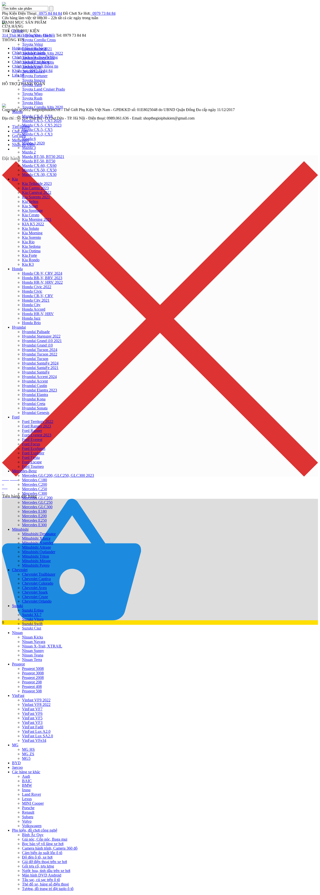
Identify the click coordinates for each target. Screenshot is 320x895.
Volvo (27, 821)
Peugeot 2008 (33, 677)
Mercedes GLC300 (37, 507)
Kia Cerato (30, 215)
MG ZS (28, 754)
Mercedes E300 (34, 525)
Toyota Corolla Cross (39, 40)
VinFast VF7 (32, 709)
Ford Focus (31, 444)
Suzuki (17, 606)
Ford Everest (32, 439)
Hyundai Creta (33, 403)
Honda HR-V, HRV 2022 (42, 282)
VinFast (18, 695)
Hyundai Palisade (36, 332)
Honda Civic (32, 291)
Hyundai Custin (34, 386)
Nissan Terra (32, 659)
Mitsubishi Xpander (37, 543)
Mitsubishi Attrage (36, 547)
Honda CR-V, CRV (37, 296)
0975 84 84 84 (49, 13)
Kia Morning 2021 (37, 219)
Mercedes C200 (34, 484)
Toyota (17, 31)
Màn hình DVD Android (41, 875)
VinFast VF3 (32, 722)
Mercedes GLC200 (37, 498)
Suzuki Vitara (33, 619)
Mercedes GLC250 (37, 502)
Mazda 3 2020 (33, 143)
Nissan (17, 633)
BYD (16, 763)
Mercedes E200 (34, 516)
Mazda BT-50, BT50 (38, 161)
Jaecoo (17, 767)
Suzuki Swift (32, 624)
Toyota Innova (33, 80)
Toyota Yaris (32, 85)
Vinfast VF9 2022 (36, 700)
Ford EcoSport (33, 448)
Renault (28, 812)
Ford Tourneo (33, 466)
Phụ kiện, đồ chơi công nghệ (34, 830)
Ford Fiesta (31, 457)
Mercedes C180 (34, 480)
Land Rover (31, 794)
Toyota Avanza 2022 (38, 58)
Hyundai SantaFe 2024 (40, 363)
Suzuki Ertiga (33, 610)
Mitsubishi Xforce (36, 538)
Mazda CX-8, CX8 (37, 116)
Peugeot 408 (32, 686)
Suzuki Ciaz (31, 628)
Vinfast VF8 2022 (36, 704)
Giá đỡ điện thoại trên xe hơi (44, 862)
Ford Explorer (33, 453)
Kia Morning (32, 233)
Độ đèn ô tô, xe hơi (37, 857)
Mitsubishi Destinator (39, 534)
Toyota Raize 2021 (37, 49)
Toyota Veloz (32, 44)
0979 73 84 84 (103, 13)
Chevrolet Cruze (35, 597)
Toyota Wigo (32, 94)
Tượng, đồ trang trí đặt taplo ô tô (48, 889)
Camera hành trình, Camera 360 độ (50, 848)
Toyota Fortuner (35, 76)
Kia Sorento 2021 (36, 197)
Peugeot (18, 664)
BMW (27, 785)
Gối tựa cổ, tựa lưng (38, 866)
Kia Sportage (32, 210)
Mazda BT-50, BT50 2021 (43, 156)
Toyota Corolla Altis (38, 62)
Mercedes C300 (34, 493)
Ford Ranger (32, 430)
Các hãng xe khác (26, 772)
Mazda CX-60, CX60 (39, 165)
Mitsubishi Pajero (36, 565)
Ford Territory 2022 (37, 421)
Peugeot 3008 (33, 673)
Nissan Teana (32, 655)
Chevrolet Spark (35, 592)
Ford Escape (32, 462)
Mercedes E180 (34, 511)
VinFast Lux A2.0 (36, 731)
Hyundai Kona (34, 399)
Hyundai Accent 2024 (39, 377)
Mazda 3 (29, 147)
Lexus (27, 799)
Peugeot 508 (32, 691)
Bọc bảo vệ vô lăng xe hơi (43, 844)
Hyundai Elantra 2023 (39, 390)
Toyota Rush (32, 98)
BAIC (27, 781)
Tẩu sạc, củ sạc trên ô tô (41, 880)
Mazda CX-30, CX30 (39, 174)
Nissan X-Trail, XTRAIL (42, 646)
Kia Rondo (31, 260)
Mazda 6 (29, 138)
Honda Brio (31, 323)
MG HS (28, 749)
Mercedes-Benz (24, 471)
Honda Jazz (31, 318)
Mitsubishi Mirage (36, 561)
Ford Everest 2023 (36, 435)
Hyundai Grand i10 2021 (42, 341)
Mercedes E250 (34, 520)
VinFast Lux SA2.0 (37, 736)
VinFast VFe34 (34, 740)
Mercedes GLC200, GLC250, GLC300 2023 (58, 475)
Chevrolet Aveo (34, 588)
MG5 (26, 758)
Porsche (28, 808)
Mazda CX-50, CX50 (39, 170)
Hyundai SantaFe (36, 372)
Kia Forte (29, 255)
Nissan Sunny (33, 650)
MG (15, 745)
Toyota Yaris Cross (37, 35)
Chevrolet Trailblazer (38, 574)
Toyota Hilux (32, 103)
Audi (26, 776)
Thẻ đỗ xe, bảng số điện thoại (45, 884)
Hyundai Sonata (35, 408)
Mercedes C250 (34, 489)
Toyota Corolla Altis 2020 (42, 107)
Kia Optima (31, 251)
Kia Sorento (31, 237)
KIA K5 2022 (33, 224)
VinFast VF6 (32, 713)
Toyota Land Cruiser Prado (43, 89)
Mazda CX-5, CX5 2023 (42, 125)
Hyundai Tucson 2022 (39, 354)
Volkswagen (32, 826)
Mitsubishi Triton (35, 556)
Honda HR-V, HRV (38, 314)
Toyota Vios (31, 67)
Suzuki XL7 (32, 615)
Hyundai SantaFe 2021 (40, 368)
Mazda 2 (29, 152)
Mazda (17, 112)
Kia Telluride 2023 (37, 183)
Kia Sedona (31, 246)
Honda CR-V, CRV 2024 (42, 273)
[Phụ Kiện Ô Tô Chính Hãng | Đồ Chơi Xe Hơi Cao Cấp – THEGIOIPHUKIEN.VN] (160, 4)
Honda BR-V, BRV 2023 (42, 278)
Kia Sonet (30, 206)
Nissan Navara (33, 641)
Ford (16, 417)
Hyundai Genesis (35, 412)
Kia (15, 179)
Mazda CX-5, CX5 (37, 130)
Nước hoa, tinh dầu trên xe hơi (46, 871)
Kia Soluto (30, 228)
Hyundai (19, 327)
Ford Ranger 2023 (36, 426)
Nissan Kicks (32, 637)
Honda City (31, 305)
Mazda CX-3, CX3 (37, 134)
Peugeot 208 (32, 682)
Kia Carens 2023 (35, 188)
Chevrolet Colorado (37, 583)
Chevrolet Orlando (37, 601)
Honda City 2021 (36, 300)
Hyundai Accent (35, 381)
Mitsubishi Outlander (38, 552)
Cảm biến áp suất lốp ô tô (42, 853)
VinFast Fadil (32, 727)
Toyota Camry (33, 71)
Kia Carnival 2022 (36, 192)
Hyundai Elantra (35, 394)
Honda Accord (33, 309)
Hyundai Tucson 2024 (39, 350)
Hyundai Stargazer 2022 (41, 336)
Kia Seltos (30, 201)
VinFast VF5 (32, 718)
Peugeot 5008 (33, 668)
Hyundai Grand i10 (37, 345)
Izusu (26, 790)
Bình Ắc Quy (33, 835)
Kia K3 (28, 264)
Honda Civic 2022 (36, 287)
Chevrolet (20, 570)
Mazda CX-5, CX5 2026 (42, 121)
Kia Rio (28, 242)
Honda (17, 269)
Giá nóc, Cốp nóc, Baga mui (44, 839)
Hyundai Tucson (35, 359)
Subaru (27, 817)
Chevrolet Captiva (36, 579)
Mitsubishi (20, 529)
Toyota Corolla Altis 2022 (42, 53)
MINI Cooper (33, 803)
